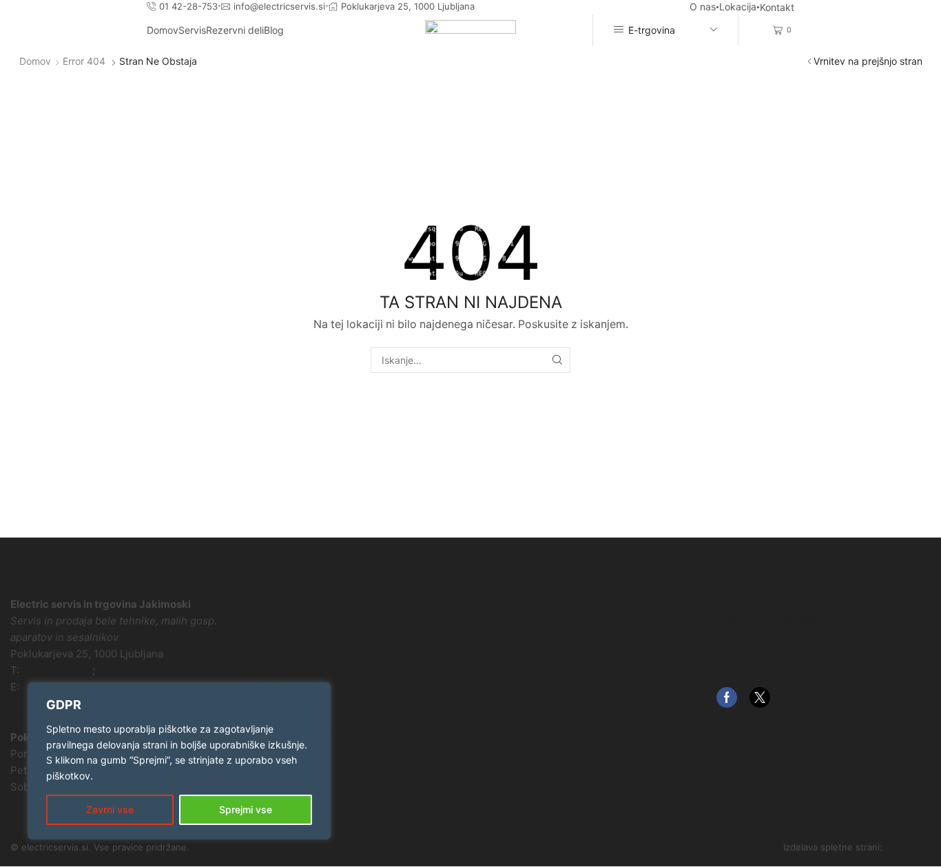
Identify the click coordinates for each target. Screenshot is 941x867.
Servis (192, 30)
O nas (703, 6)
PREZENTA (908, 847)
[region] (179, 760)
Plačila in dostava (288, 680)
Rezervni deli (235, 30)
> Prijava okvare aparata (793, 620)
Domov (162, 30)
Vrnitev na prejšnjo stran (868, 61)
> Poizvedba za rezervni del (802, 582)
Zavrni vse (110, 809)
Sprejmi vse (245, 809)
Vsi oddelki (507, 608)
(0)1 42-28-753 (135, 670)
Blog (274, 30)
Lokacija (737, 6)
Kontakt (777, 7)
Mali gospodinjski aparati (541, 656)
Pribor (496, 680)
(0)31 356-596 (57, 670)
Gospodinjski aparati (530, 632)
